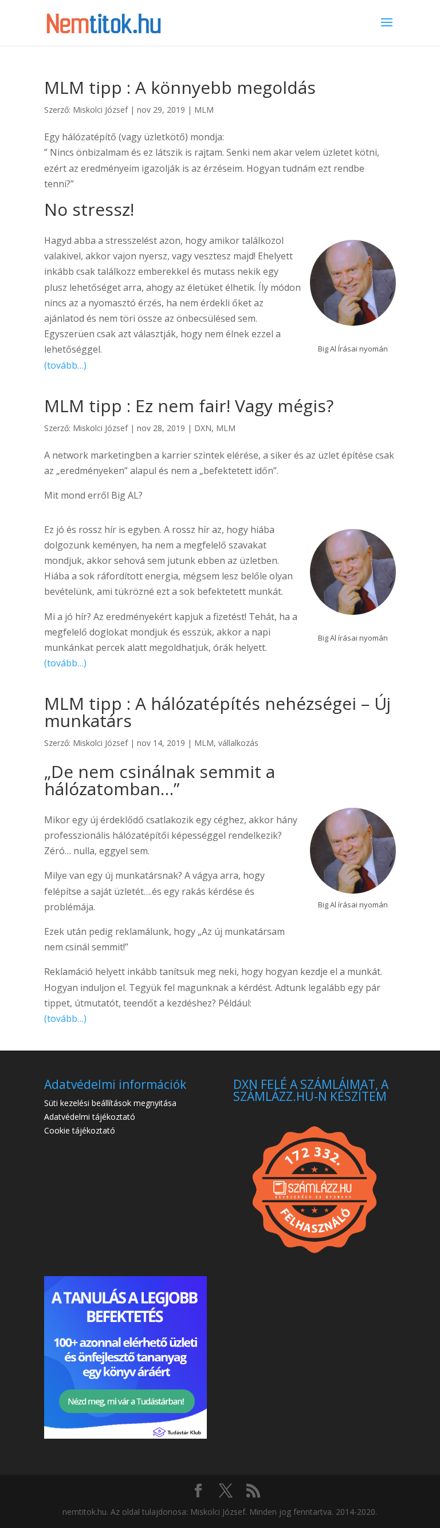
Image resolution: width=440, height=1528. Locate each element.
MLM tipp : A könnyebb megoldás (180, 87)
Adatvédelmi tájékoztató (89, 1116)
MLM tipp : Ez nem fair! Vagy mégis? (188, 405)
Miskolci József (100, 109)
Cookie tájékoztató (79, 1130)
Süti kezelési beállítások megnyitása (110, 1102)
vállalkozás (238, 742)
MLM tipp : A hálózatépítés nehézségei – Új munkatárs (217, 712)
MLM (204, 109)
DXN (202, 428)
